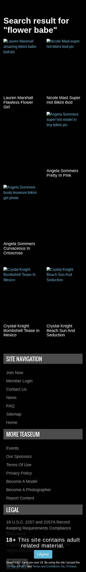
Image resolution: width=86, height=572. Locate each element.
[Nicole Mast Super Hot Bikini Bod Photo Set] (65, 66)
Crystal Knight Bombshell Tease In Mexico (21, 331)
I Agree (43, 554)
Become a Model (21, 481)
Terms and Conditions (46, 566)
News (11, 397)
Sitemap (13, 414)
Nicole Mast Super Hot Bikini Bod (63, 100)
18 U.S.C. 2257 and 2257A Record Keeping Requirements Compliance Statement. (38, 528)
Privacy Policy (19, 473)
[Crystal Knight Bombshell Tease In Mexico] (21, 294)
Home (11, 422)
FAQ (10, 406)
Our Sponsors (19, 456)
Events (12, 448)
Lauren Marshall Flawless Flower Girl (18, 102)
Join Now (14, 372)
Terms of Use (18, 464)
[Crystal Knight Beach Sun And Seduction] (65, 294)
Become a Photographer (28, 489)
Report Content (20, 498)
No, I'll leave (68, 566)
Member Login (19, 381)
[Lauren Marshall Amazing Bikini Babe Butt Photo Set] (21, 66)
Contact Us (16, 389)
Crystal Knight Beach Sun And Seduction (61, 331)
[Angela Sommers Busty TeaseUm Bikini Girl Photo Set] (21, 212)
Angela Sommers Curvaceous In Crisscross (19, 248)
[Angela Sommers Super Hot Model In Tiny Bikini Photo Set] (65, 139)
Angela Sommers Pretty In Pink (62, 173)
